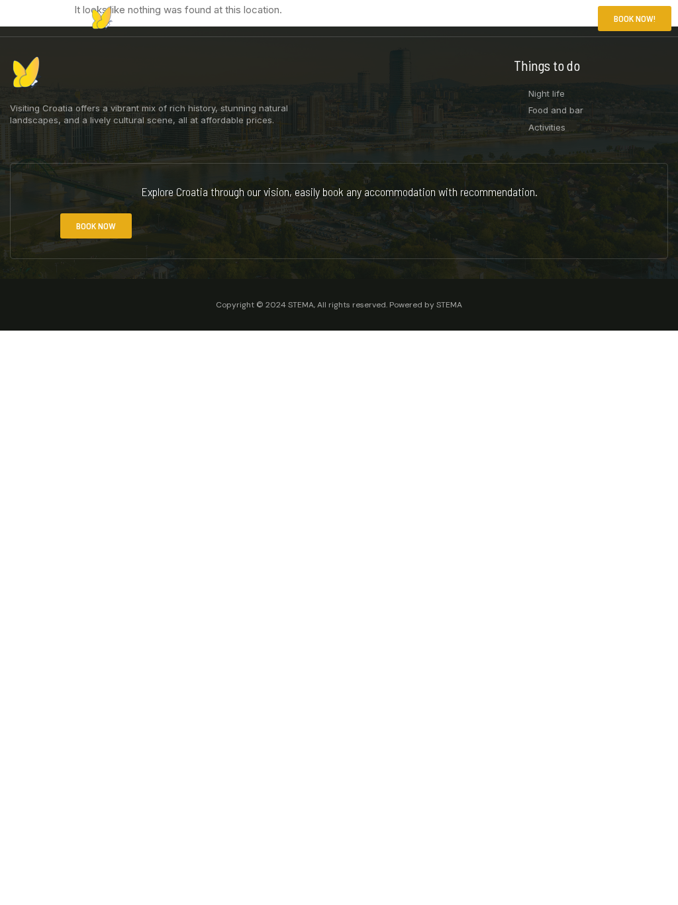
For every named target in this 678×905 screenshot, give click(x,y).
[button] (571, 18)
